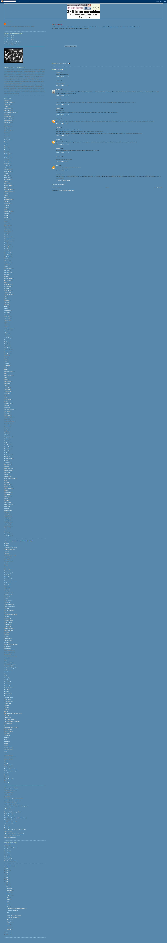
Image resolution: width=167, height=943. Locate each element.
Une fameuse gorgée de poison (11, 771)
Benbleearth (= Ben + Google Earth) (12, 812)
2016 (7, 875)
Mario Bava (7, 445)
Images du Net (7, 110)
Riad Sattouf (7, 484)
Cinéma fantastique (8, 191)
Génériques (6, 642)
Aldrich (6, 322)
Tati (5, 142)
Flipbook (6, 636)
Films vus (6, 114)
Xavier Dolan (7, 534)
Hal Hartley (7, 264)
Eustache (6, 193)
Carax (5, 159)
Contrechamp (7, 602)
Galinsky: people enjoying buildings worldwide (15, 818)
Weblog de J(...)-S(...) (9, 778)
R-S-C (5, 725)
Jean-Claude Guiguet (9, 409)
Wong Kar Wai (7, 169)
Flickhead (6, 634)
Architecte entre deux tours (10, 802)
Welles (5, 530)
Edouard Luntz (7, 252)
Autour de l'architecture (9, 810)
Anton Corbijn (7, 330)
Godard (6, 128)
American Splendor (8, 328)
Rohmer (6, 148)
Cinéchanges (7, 588)
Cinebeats (6, 583)
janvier (9, 929)
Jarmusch (6, 276)
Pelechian (6, 466)
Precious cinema (8, 723)
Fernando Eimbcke (8, 371)
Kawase (6, 215)
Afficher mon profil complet (12, 28)
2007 (7, 934)
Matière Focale (7, 681)
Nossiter (6, 460)
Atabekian (6, 553)
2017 (7, 872)
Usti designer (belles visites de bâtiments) (14, 833)
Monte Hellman (8, 454)
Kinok (5, 660)
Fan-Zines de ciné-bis (9, 628)
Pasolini (6, 223)
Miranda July (7, 853)
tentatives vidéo (8, 130)
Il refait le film (7, 646)
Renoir (5, 480)
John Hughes (7, 415)
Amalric (6, 326)
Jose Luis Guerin (8, 278)
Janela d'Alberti (7, 654)
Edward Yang (7, 254)
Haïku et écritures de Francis (10, 644)
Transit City (7, 827)
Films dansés (7, 126)
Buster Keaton (7, 237)
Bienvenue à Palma (8, 561)
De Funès (6, 355)
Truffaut (6, 187)
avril (8, 906)
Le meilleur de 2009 (9, 40)
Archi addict (7, 796)
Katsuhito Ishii (7, 280)
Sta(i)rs (5, 751)
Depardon (6, 207)
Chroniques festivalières (10, 112)
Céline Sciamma (8, 350)
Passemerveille (7, 717)
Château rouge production (10, 581)
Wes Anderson (7, 310)
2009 (7, 886)
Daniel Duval (7, 352)
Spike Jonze (7, 506)
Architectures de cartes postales (11, 804)
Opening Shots (7, 703)
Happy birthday (10, 922)
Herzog (6, 266)
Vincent (58, 72)
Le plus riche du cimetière (10, 664)
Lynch (5, 167)
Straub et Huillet (8, 185)
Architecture (7, 104)
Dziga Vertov (7, 249)
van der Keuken (8, 536)
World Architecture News (10, 837)
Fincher (6, 258)
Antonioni (6, 136)
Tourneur (6, 306)
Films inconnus (7, 116)
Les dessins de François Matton (11, 668)
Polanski (6, 474)
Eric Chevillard (7, 624)
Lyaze (5, 674)
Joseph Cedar (7, 419)
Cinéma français (8, 120)
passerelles (6, 100)
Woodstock (6, 532)
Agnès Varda (7, 316)
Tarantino (6, 150)
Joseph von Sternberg (9, 421)
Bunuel (6, 235)
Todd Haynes (7, 514)
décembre (9, 888)
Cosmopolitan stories (9, 604)
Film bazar (6, 632)
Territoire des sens (8, 765)
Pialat (5, 155)
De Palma (6, 205)
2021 (7, 868)
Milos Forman (7, 179)
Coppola (6, 173)
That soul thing (7, 767)
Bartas (5, 340)
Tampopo (6, 763)
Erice (5, 367)
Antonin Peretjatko (8, 189)
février (9, 927)
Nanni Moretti (7, 219)
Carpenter (6, 346)
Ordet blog (6, 705)
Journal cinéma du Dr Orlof (10, 656)
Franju (5, 377)
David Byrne (7, 353)
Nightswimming (8, 693)
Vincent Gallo (7, 524)
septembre (9, 895)
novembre (9, 890)
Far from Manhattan (8, 630)
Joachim (58, 118)
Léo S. (5, 676)
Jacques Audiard (8, 272)
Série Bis (6, 761)
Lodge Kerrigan (8, 437)
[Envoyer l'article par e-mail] (69, 63)
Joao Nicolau (7, 411)
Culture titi (6, 608)
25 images (6, 545)
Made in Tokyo (7, 825)
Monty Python (7, 290)
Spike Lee (6, 508)
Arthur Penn (7, 336)
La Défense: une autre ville (10, 821)
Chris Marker (7, 203)
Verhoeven (6, 520)
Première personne (8, 102)
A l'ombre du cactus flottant (10, 547)
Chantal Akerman (8, 241)
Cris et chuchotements (9, 606)
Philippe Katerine (8, 470)
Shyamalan (6, 500)
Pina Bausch (7, 472)
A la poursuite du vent (9, 549)
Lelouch (6, 435)
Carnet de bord (7, 571)
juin (8, 902)
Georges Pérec (7, 389)
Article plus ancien (158, 187)
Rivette (6, 195)
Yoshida (6, 314)
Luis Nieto (6, 439)
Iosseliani (6, 405)
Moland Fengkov (8, 683)
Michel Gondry (7, 284)
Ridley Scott (7, 225)
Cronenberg (7, 245)
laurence (58, 89)
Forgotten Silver (8, 638)
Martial (6, 680)
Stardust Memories (8, 755)
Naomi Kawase (7, 855)
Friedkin (6, 379)
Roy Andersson (7, 492)
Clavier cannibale (8, 594)
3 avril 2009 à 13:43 (62, 85)
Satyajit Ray (7, 496)
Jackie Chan (7, 407)
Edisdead (58, 108)
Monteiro (6, 288)
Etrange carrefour (8, 626)
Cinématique (7, 590)
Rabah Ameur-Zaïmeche (9, 478)
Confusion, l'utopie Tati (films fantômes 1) (17, 908)
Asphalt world (7, 808)
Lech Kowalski (7, 851)
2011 (7, 881)
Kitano (5, 282)
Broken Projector (8, 569)
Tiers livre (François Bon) (10, 769)
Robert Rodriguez (8, 488)
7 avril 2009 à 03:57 (62, 152)
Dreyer (5, 359)
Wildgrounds (7, 780)
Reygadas (6, 482)
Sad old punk (7, 733)
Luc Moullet (7, 165)
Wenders (6, 227)
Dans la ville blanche (9, 610)
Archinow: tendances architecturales (12, 800)
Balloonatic (7, 559)
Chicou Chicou (7, 577)
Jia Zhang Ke (7, 154)
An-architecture (7, 794)
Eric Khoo (6, 363)
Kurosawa (6, 433)
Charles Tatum (7, 575)
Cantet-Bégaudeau (8, 239)
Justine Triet (7, 425)
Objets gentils (7, 699)
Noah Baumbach (8, 458)
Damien (58, 127)
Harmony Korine (8, 211)
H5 (5, 395)
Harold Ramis (7, 399)
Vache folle (6, 773)
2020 (7, 870)
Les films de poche (8, 670)
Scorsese (6, 498)
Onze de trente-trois (8, 701)
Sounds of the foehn (8, 747)
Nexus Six (6, 691)
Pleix (5, 298)
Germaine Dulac (8, 391)
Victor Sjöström (8, 522)
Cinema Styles (7, 585)
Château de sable (8, 579)
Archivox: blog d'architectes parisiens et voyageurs (16, 806)
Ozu (5, 221)
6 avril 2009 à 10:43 (62, 123)
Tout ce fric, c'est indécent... (13, 917)
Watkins (6, 308)
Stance (5, 753)
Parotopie (6, 715)
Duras (5, 361)
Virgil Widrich (7, 526)
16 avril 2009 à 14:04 (63, 180)
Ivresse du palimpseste (9, 650)
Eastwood (6, 250)
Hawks (5, 401)
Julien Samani (7, 423)
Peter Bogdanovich (8, 468)
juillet (9, 899)
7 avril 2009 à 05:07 (62, 161)
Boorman (6, 344)
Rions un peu (7, 122)
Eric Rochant (7, 365)
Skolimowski (7, 140)
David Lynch (7, 849)
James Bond (7, 274)
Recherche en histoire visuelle (11, 727)
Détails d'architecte (8, 814)
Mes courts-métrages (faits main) (11, 44)
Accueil (107, 187)
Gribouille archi (8, 820)
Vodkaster (6, 776)
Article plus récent (56, 187)
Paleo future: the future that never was (13, 713)
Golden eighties (10, 913)
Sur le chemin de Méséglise (10, 757)
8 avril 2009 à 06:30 (62, 170)
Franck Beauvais (8, 375)
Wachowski (7, 528)
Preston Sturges (7, 476)
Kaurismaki (7, 427)
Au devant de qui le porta (10, 555)
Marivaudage (7, 678)
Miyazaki (6, 450)
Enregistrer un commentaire (58, 184)
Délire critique (7, 618)
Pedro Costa (7, 183)
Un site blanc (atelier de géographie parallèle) (15, 829)
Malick (6, 441)
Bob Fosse (6, 342)
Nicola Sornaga (7, 292)
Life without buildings (9, 823)
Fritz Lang (6, 260)
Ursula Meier (7, 516)
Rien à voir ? (10, 919)
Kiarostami (6, 163)
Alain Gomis (7, 318)
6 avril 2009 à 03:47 (62, 115)
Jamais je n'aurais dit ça (9, 652)
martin (57, 165)
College (6, 598)
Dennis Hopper (7, 247)
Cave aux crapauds (8, 573)
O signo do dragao (8, 697)
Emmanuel (58, 156)
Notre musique (7, 695)
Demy (5, 357)
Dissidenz (6, 616)
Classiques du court (8, 592)
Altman (6, 324)
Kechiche (6, 429)
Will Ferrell (7, 312)
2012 (7, 879)
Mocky (6, 452)
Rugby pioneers (8, 729)
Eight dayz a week (8, 620)
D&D (57, 99)
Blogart (6, 565)
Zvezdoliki (6, 782)
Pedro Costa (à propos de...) (10, 861)
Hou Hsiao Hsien (8, 268)
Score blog (6, 737)
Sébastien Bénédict (8, 759)
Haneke (6, 397)
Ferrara (5, 373)
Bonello (6, 233)
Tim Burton (7, 512)
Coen (5, 243)
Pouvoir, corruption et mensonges (12, 721)
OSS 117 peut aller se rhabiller (14, 915)
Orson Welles (7, 462)
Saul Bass (6, 304)
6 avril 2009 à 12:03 (62, 135)
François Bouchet (8, 640)
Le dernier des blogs (9, 662)
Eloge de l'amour (8, 622)
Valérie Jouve (7, 518)
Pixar (5, 296)
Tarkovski (6, 197)
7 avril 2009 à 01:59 (62, 144)
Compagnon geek (8, 600)
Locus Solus (7, 672)
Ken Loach (6, 431)
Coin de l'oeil (7, 596)
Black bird (6, 563)
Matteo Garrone (8, 447)
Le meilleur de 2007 (9, 36)
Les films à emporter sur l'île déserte (12, 42)
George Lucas (7, 262)
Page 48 (6, 711)
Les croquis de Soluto (9, 666)
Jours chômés (7, 658)
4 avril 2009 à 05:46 (62, 104)
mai (8, 904)
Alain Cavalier (7, 171)
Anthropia (6, 551)
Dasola (5, 612)
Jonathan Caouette (8, 417)
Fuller (5, 385)
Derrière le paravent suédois (10, 614)
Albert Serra (7, 320)
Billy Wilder (7, 229)
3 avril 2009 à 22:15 (62, 96)
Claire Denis (7, 348)
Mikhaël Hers (7, 448)
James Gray (6, 175)
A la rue (6, 106)
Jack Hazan (6, 270)
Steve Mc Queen (8, 510)
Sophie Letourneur (8, 504)
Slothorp (6, 745)
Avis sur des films (8, 557)
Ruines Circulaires (8, 731)
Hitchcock (6, 213)
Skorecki (6, 743)
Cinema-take (7, 586)
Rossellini (6, 300)
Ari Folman (6, 334)
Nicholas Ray (7, 456)
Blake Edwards (7, 231)
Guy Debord (7, 393)
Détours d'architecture (9, 816)
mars (8, 924)
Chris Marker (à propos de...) (10, 847)
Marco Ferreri (7, 177)
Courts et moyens (8, 118)
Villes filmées (7, 108)
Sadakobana (7, 735)
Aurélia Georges (8, 338)
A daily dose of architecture (10, 790)
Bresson (6, 146)
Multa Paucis (7, 689)
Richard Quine (7, 486)
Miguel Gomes (7, 286)
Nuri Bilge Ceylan (8, 294)
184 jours (6, 543)
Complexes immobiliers (12, 910)
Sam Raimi (6, 302)
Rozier (5, 134)
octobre (9, 892)
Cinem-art (6, 124)
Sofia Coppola (7, 502)
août (8, 897)
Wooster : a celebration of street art (12, 835)
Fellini (5, 369)
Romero (6, 490)
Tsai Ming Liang (8, 199)
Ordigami (6, 707)
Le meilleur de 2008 (9, 38)
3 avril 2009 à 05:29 (62, 77)
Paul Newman (7, 464)
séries (5, 144)
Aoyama (6, 332)
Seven (5, 739)
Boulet (5, 567)
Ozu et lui (6, 709)
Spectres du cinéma (8, 749)
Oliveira (6, 181)
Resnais (6, 138)
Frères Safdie (7, 383)
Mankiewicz (7, 443)
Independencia (7, 648)
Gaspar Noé (7, 387)
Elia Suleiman (7, 256)
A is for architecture (8, 792)
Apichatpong (7, 157)
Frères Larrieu (7, 381)
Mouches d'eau (7, 685)
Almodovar (6, 201)
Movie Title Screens (9, 687)
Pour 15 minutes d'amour (10, 719)
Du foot (6, 132)
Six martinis (7, 741)
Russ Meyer (7, 494)
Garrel (5, 209)
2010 (7, 884)
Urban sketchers (8, 831)
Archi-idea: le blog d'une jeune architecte (14, 798)
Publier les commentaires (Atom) (66, 190)
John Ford (6, 413)
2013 (7, 877)
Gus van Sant (7, 161)
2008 (7, 932)
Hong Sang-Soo (8, 403)
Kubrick (6, 217)
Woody (6, 152)
